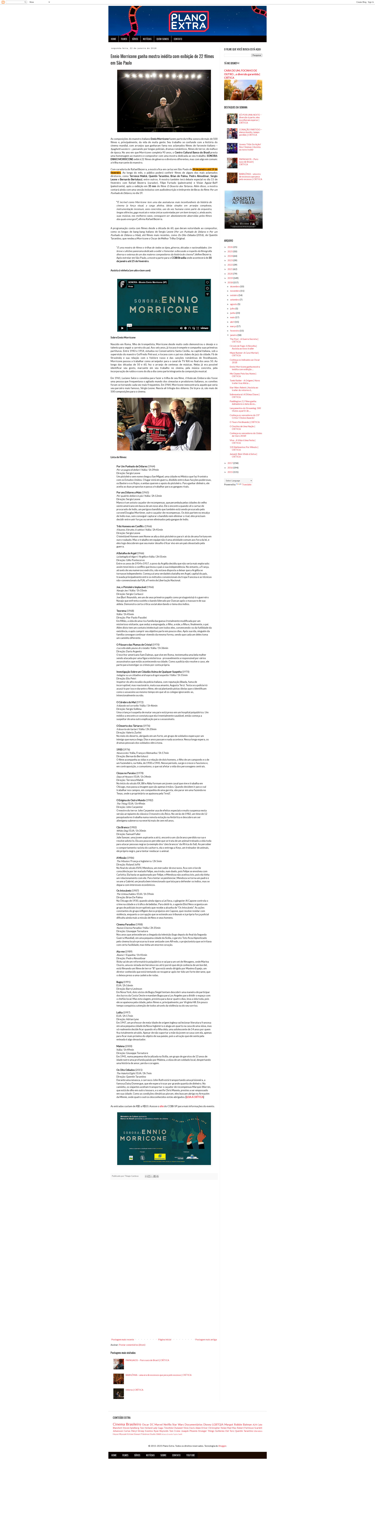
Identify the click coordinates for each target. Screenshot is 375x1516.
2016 (230, 467)
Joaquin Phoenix (189, 1431)
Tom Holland (146, 1427)
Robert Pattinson (245, 1427)
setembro (235, 299)
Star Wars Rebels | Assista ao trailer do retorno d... (244, 388)
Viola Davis (189, 1427)
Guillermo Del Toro (224, 1431)
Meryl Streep (137, 1431)
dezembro (235, 286)
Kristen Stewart (134, 1434)
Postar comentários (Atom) (132, 1344)
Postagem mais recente (122, 1339)
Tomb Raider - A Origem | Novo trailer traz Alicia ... (245, 381)
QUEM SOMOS (162, 39)
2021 (230, 269)
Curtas (127, 1431)
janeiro (233, 335)
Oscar (145, 1424)
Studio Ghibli (155, 1434)
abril (232, 322)
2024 (230, 256)
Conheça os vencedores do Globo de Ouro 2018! (246, 434)
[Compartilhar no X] (151, 1176)
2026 (230, 247)
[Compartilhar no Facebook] (154, 1176)
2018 (230, 282)
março (233, 326)
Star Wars (178, 1424)
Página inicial (164, 1339)
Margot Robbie (233, 1424)
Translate (246, 484)
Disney (207, 1424)
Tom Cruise (174, 1431)
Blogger (222, 1446)
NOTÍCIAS (147, 39)
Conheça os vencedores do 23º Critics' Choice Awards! (245, 416)
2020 (230, 273)
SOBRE (163, 1455)
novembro (235, 290)
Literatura (258, 1431)
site (162, 1106)
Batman (247, 1424)
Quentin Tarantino (244, 1431)
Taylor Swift (177, 1434)
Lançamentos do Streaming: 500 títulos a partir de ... (245, 409)
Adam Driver (201, 1427)
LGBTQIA (217, 1424)
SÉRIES (135, 39)
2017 (230, 463)
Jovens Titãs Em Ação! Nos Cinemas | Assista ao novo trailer (250, 147)
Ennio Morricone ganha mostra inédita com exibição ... (245, 368)
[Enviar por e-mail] (146, 1176)
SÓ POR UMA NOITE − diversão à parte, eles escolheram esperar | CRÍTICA (250, 118)
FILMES (124, 39)
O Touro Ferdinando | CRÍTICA (245, 422)
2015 (230, 472)
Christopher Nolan (217, 1427)
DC (152, 1424)
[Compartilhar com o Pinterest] (157, 1176)
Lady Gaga (158, 1427)
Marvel (158, 1424)
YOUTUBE (190, 1455)
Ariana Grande (167, 1434)
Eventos (149, 1431)
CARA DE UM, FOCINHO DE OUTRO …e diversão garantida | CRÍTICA (242, 74)
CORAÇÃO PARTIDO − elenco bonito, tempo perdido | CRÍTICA (250, 132)
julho (232, 308)
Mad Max (231, 1427)
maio (232, 317)
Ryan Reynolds (161, 1431)
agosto (234, 304)
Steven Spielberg (131, 1427)
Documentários (193, 1424)
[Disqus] (164, 1222)
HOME (113, 39)
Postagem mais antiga (206, 1339)
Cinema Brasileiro (127, 1424)
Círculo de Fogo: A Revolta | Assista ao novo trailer (243, 347)
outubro (234, 295)
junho (233, 313)
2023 (230, 260)
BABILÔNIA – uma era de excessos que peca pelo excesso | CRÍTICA (158, 1375)
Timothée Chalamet (173, 1427)
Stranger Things (206, 1431)
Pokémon (145, 1434)
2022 (230, 264)
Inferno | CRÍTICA (134, 1389)
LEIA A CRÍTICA (194, 1097)
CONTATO (178, 39)
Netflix (167, 1424)
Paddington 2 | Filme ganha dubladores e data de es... (243, 402)
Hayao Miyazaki (120, 1434)
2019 (230, 278)
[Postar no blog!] (149, 1176)
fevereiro (235, 330)
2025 (230, 251)
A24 (255, 1424)
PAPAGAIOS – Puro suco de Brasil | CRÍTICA (147, 1360)
